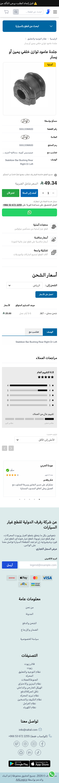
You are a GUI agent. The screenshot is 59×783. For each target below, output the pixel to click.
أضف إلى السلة (29, 193)
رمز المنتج (52, 145)
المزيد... (6, 152)
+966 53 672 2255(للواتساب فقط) (28, 736)
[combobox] (54, 440)
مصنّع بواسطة (50, 121)
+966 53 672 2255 (12, 205)
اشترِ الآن (10, 193)
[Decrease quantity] (53, 193)
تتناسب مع (52, 152)
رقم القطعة (52, 129)
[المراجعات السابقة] (4, 448)
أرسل (10, 565)
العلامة (54, 137)
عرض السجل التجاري (46, 549)
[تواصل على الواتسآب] (52, 776)
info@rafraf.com (28, 729)
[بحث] (16, 11)
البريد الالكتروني (51, 558)
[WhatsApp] (29, 212)
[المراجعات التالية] (11, 448)
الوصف (54, 159)
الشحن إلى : (51, 285)
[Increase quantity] (43, 193)
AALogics (21, 779)
